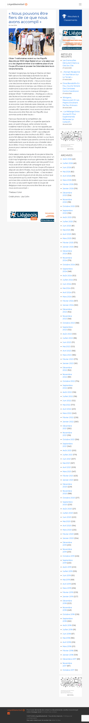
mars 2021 (67, 472)
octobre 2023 (69, 323)
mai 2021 (66, 463)
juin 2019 (67, 575)
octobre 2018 (69, 614)
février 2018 (68, 651)
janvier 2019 (68, 597)
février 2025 (68, 243)
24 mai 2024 (13, 25)
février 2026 (68, 184)
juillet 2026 (68, 163)
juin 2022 (67, 401)
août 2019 (67, 567)
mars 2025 (67, 238)
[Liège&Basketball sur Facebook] (8, 714)
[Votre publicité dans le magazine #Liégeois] (40, 215)
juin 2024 (67, 284)
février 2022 (68, 417)
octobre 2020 (69, 498)
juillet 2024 (68, 280)
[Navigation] (80, 4)
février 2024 (68, 301)
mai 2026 (66, 172)
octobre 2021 (68, 439)
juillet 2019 (68, 571)
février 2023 (68, 359)
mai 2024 (66, 288)
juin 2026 (67, 167)
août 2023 (67, 334)
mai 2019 (66, 580)
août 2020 (67, 509)
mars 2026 (67, 180)
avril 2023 (67, 351)
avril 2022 (67, 409)
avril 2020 (67, 526)
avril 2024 (67, 292)
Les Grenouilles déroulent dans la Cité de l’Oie (71, 63)
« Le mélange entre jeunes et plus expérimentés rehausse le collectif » (71, 117)
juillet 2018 (68, 630)
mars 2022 (67, 413)
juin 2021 (67, 459)
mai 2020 (67, 521)
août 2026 (67, 159)
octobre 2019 (68, 556)
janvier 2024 (68, 305)
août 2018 (67, 625)
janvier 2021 (68, 480)
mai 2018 (66, 638)
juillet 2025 (68, 222)
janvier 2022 (68, 422)
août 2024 (67, 276)
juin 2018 (67, 634)
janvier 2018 (68, 655)
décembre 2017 (69, 659)
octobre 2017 (68, 670)
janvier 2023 (68, 363)
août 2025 (67, 217)
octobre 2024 (69, 265)
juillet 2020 (68, 513)
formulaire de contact (49, 712)
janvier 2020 (68, 538)
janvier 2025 (68, 247)
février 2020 (68, 534)
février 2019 (68, 592)
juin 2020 (67, 517)
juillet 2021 (68, 455)
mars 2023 (67, 355)
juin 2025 (67, 226)
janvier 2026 (68, 188)
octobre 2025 (69, 206)
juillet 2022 (68, 396)
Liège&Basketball (16, 4)
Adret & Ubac (56, 720)
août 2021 (67, 450)
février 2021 (68, 476)
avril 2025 (67, 234)
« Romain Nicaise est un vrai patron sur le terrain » (71, 74)
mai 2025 (66, 230)
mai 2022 (66, 405)
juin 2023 (67, 342)
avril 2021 (67, 467)
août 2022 (67, 392)
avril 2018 (67, 642)
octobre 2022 (69, 381)
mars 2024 (67, 297)
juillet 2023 (68, 338)
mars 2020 (67, 530)
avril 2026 (67, 176)
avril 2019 (67, 584)
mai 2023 (66, 347)
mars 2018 (67, 646)
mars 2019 (67, 588)
